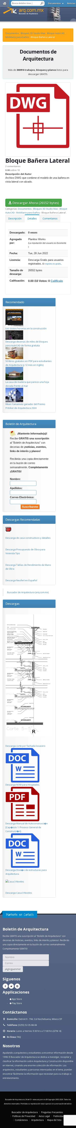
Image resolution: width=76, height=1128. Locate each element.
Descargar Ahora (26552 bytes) (35, 203)
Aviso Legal (44, 1116)
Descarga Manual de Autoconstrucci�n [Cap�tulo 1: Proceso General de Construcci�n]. (26, 827)
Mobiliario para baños (17, 37)
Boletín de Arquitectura (20, 424)
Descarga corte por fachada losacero (25, 745)
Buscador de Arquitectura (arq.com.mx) (28, 592)
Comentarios (50, 218)
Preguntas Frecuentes (52, 1112)
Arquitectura (37, 1120)
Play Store (16, 1003)
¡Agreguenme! (13, 969)
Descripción (15, 218)
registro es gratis (53, 264)
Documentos (54, 3)
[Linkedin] (17, 986)
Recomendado (14, 302)
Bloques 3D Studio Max (33, 33)
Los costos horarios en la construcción (25, 328)
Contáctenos (21, 1120)
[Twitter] (11, 986)
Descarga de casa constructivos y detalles (28, 537)
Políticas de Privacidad (23, 1116)
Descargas (12, 604)
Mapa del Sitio (54, 1120)
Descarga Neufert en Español (21, 580)
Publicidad (58, 1116)
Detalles (32, 218)
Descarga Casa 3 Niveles (18, 892)
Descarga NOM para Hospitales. (22, 784)
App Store (16, 999)
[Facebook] (5, 986)
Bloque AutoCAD (56, 33)
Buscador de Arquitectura (25, 1112)
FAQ (19, 1036)
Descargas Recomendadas (22, 520)
